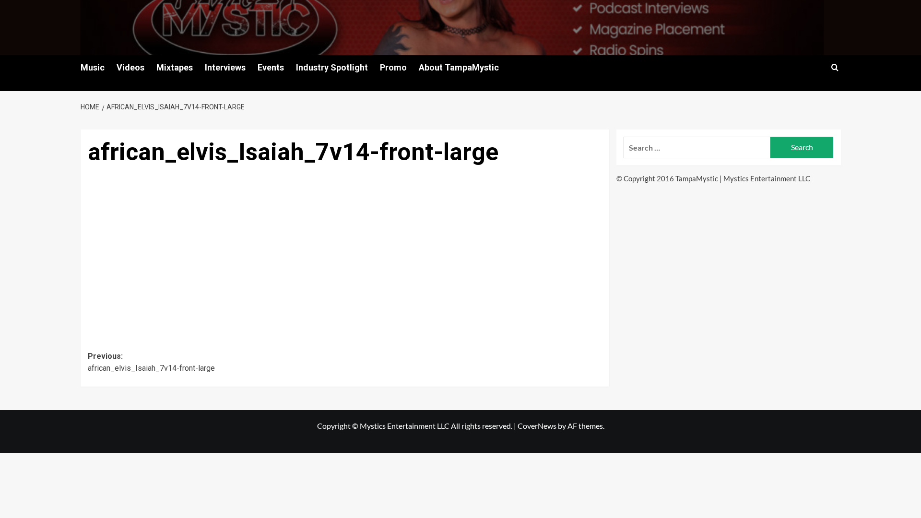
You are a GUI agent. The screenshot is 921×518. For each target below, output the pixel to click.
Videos (130, 67)
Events (271, 67)
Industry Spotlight (332, 67)
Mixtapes (174, 67)
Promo (393, 67)
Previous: (151, 362)
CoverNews (537, 425)
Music (93, 67)
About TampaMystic (459, 67)
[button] (835, 67)
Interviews (225, 67)
